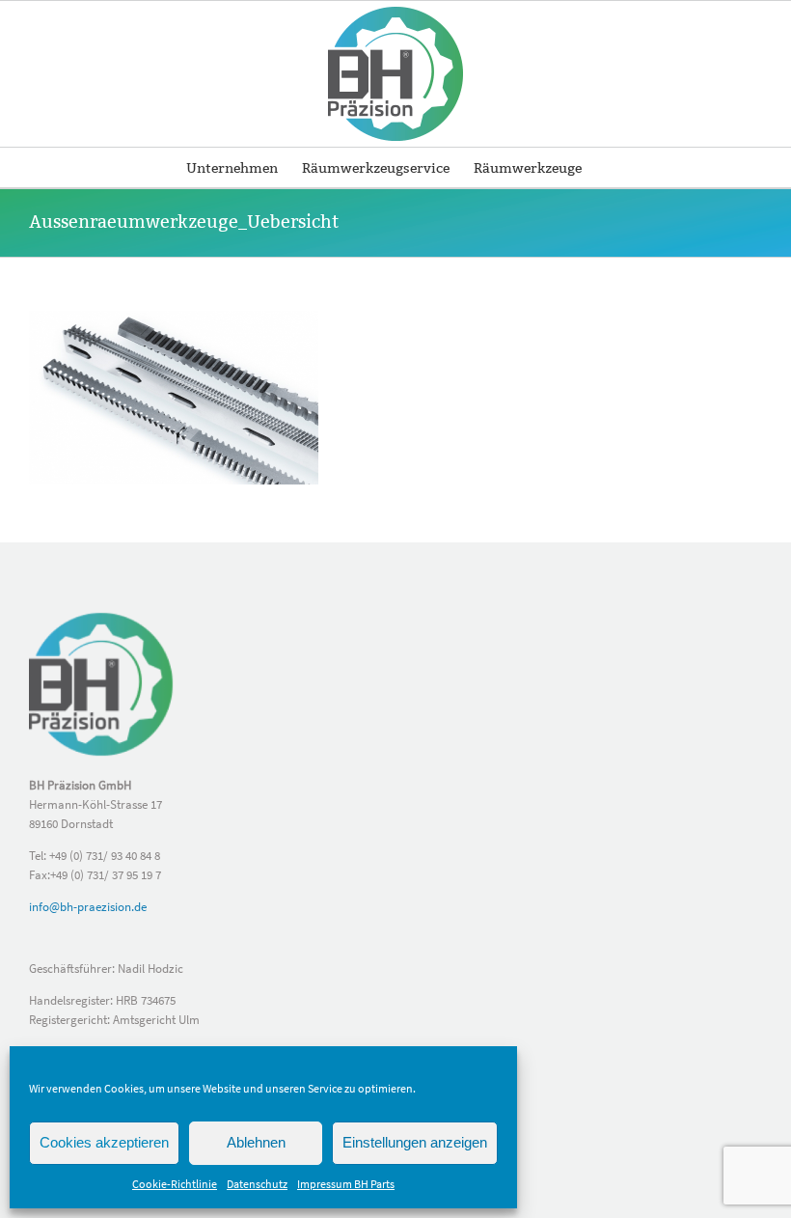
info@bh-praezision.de (88, 907)
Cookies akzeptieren (104, 1142)
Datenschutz (257, 1183)
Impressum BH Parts (346, 1183)
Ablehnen (256, 1142)
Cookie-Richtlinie (174, 1183)
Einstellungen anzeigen (414, 1142)
